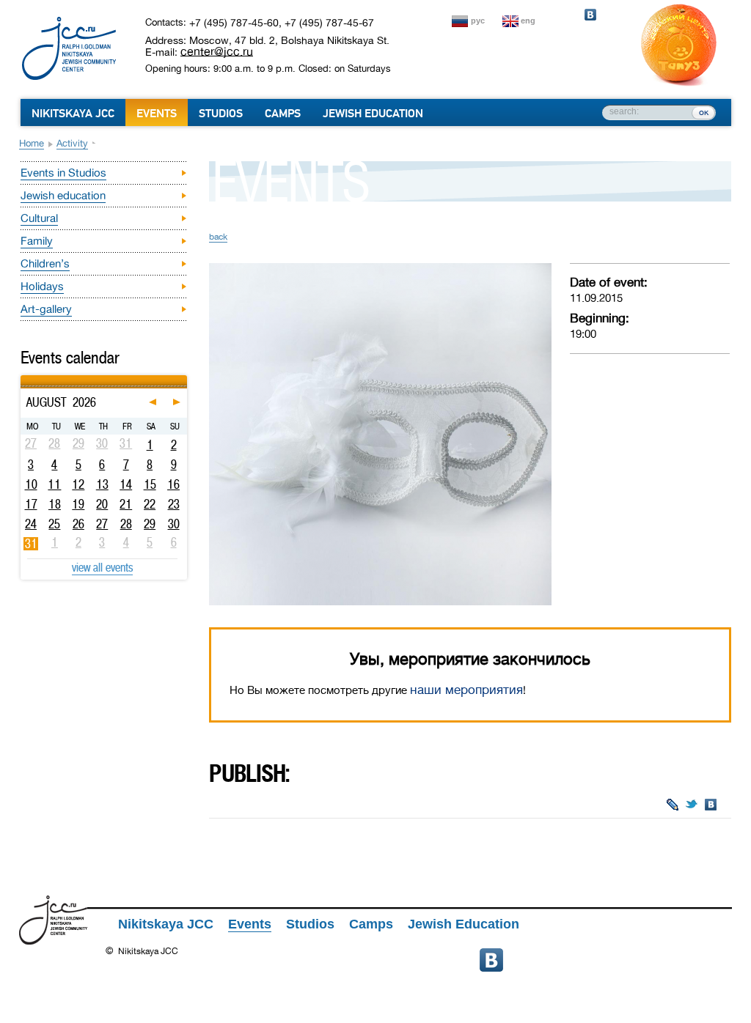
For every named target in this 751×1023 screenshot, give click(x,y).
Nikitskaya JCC (73, 113)
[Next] (185, 377)
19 (78, 504)
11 (54, 484)
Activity (72, 143)
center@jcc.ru (216, 51)
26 (78, 524)
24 (31, 524)
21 (126, 504)
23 (174, 504)
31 (31, 543)
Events (156, 113)
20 (102, 504)
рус (478, 20)
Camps (283, 113)
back (218, 237)
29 (149, 524)
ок (703, 112)
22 (149, 504)
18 (54, 504)
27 (102, 524)
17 (31, 504)
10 (31, 484)
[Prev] (22, 377)
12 (78, 484)
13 (102, 484)
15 (150, 484)
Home (31, 143)
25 (54, 524)
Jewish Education (373, 113)
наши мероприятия (466, 690)
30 (174, 524)
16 (173, 484)
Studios (221, 113)
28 (126, 524)
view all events (102, 567)
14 (126, 484)
